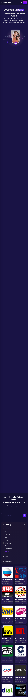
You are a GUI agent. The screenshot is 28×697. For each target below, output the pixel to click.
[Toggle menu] (1, 2)
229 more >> (6, 551)
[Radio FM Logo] (7, 2)
